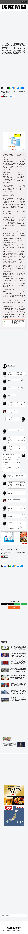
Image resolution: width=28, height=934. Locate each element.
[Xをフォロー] (7, 604)
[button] (25, 915)
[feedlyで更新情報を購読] (20, 604)
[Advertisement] (14, 27)
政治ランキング (4, 558)
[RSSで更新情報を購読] (14, 607)
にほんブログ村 (4, 562)
